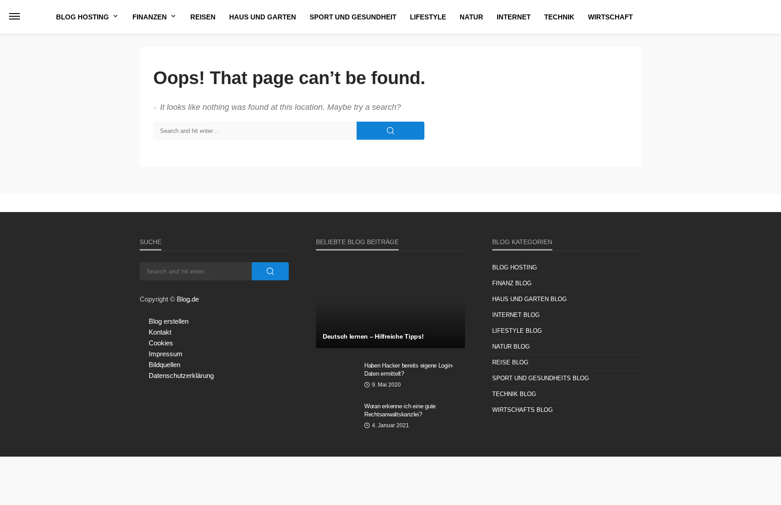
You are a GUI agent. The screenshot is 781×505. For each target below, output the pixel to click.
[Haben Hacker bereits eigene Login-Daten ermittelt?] (337, 377)
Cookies (161, 343)
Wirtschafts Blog (522, 409)
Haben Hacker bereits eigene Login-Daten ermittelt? (408, 369)
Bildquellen (164, 364)
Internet (514, 17)
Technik (559, 17)
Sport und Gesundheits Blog (540, 378)
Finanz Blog (512, 283)
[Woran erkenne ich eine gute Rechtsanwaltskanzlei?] (337, 418)
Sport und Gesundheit (353, 17)
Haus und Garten (262, 17)
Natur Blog (511, 346)
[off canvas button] (14, 16)
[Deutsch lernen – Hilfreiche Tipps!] (390, 305)
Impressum (166, 354)
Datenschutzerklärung (181, 375)
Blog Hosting (82, 17)
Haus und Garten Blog (529, 299)
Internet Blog (516, 314)
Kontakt (160, 332)
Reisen (203, 17)
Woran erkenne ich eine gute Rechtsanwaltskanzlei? (400, 410)
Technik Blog (514, 394)
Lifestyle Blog (517, 330)
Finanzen (149, 17)
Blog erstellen (168, 321)
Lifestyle (428, 17)
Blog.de (188, 299)
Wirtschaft (610, 17)
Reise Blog (510, 362)
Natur (471, 17)
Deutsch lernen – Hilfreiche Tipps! (373, 336)
